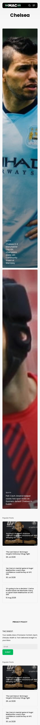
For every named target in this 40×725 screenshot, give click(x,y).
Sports (8, 241)
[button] (34, 5)
